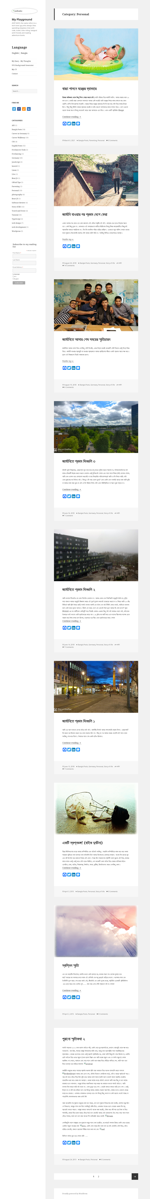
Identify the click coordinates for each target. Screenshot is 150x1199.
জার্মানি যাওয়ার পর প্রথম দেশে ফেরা (84, 214)
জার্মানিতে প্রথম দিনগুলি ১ (78, 721)
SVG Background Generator (23, 65)
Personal (15, 190)
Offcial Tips (16, 182)
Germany (15, 158)
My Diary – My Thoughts (21, 61)
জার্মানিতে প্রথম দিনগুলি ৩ (78, 461)
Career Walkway (18, 137)
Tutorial (15, 215)
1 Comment (68, 515)
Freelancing (16, 154)
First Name (17, 253)
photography (17, 194)
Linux (14, 170)
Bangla (24, 53)
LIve (13, 174)
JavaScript (16, 162)
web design (16, 223)
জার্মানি (120, 263)
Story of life (16, 207)
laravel (14, 166)
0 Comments (112, 140)
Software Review (18, 203)
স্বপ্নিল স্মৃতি (70, 965)
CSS (13, 142)
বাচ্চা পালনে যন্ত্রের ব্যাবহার (79, 88)
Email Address (18, 267)
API (13, 125)
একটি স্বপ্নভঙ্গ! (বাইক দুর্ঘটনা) (82, 842)
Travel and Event (18, 211)
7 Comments (69, 647)
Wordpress (16, 231)
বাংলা (15, 276)
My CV (14, 69)
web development (19, 227)
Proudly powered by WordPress (74, 1193)
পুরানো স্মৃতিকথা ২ (73, 1038)
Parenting (16, 186)
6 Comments (69, 387)
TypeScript (16, 219)
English (15, 53)
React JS (15, 198)
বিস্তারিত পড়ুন (66, 361)
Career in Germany (19, 133)
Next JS (15, 178)
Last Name (16, 260)
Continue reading (71, 116)
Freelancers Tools (19, 150)
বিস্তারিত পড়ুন (66, 239)
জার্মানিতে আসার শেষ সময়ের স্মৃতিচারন (86, 339)
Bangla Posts (17, 129)
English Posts (17, 146)
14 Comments (69, 265)
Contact (15, 74)
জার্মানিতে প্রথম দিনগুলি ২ (78, 589)
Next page (135, 1176)
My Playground (22, 19)
